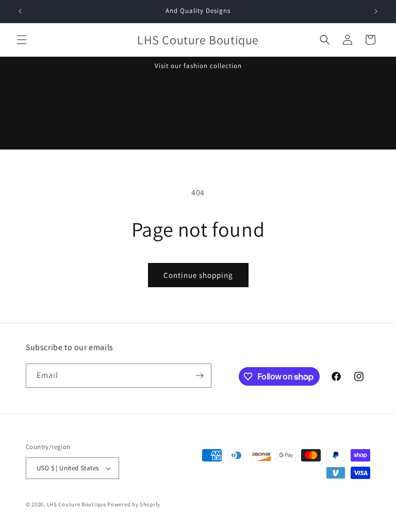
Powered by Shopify (133, 504)
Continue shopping (198, 275)
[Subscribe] (199, 376)
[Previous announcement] (20, 11)
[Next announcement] (376, 11)
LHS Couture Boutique (77, 504)
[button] (21, 39)
